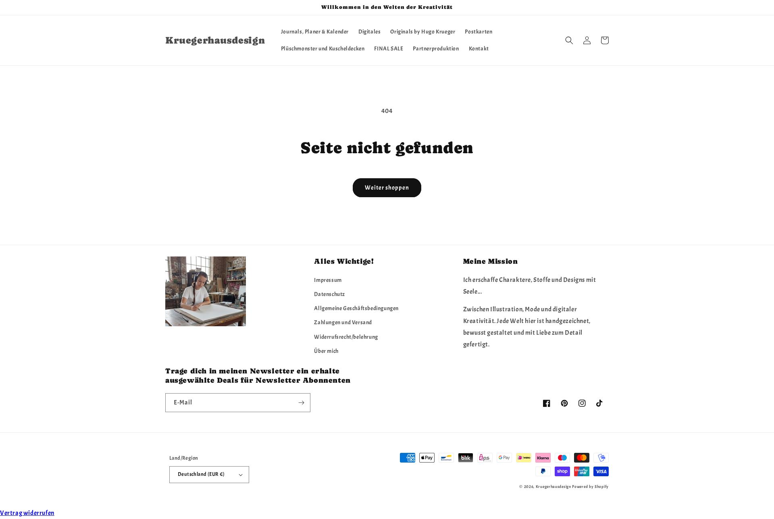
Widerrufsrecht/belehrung (346, 336)
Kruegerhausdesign (553, 486)
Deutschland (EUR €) (201, 474)
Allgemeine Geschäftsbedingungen (356, 308)
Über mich (326, 351)
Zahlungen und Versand (343, 322)
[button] (569, 40)
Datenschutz (329, 294)
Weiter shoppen (387, 188)
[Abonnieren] (301, 402)
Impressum (327, 280)
